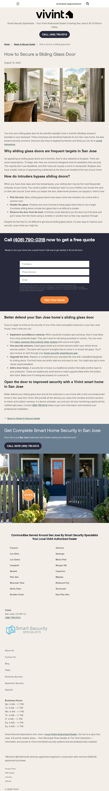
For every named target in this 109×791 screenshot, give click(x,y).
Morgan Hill (61, 565)
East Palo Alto (62, 594)
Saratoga (60, 553)
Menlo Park (61, 559)
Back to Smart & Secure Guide (23, 418)
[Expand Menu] (30, 20)
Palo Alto (14, 577)
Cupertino (60, 571)
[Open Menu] (17, 3)
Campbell (14, 565)
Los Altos (14, 553)
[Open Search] (87, 3)
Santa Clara (15, 588)
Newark (13, 571)
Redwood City (62, 582)
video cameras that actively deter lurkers (36, 342)
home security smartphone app (61, 353)
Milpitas (59, 577)
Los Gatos (15, 559)
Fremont (14, 547)
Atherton (60, 547)
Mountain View (17, 582)
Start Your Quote (54, 300)
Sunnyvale (61, 588)
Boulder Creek (17, 594)
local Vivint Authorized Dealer (61, 734)
